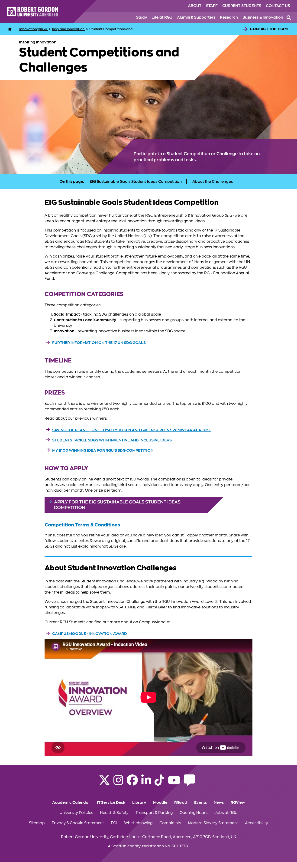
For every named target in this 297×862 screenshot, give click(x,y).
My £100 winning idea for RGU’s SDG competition (102, 450)
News (219, 802)
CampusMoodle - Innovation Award (89, 634)
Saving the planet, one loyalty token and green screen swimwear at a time (131, 430)
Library (139, 802)
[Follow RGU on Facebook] (132, 783)
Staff (212, 6)
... (16, 29)
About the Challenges (212, 181)
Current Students (241, 6)
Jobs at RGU (226, 813)
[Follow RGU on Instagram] (118, 783)
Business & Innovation (262, 17)
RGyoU (180, 802)
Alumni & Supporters (196, 17)
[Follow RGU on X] (104, 783)
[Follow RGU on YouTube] (174, 783)
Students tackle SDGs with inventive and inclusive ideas (112, 440)
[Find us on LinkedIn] (146, 783)
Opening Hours (193, 813)
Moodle (160, 802)
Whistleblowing (138, 823)
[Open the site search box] (288, 17)
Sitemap (37, 823)
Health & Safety (114, 813)
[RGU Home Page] (10, 29)
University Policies (76, 813)
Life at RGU (162, 17)
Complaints (170, 823)
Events (200, 802)
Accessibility (256, 823)
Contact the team (269, 29)
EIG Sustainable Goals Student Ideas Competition (136, 181)
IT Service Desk (111, 802)
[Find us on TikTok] (159, 783)
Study (141, 17)
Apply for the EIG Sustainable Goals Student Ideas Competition (117, 505)
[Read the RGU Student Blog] (189, 783)
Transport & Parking (154, 813)
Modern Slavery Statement (213, 823)
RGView (238, 802)
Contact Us (278, 6)
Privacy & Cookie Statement (78, 823)
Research (229, 17)
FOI (114, 823)
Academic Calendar (71, 802)
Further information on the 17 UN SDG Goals (99, 343)
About (194, 6)
